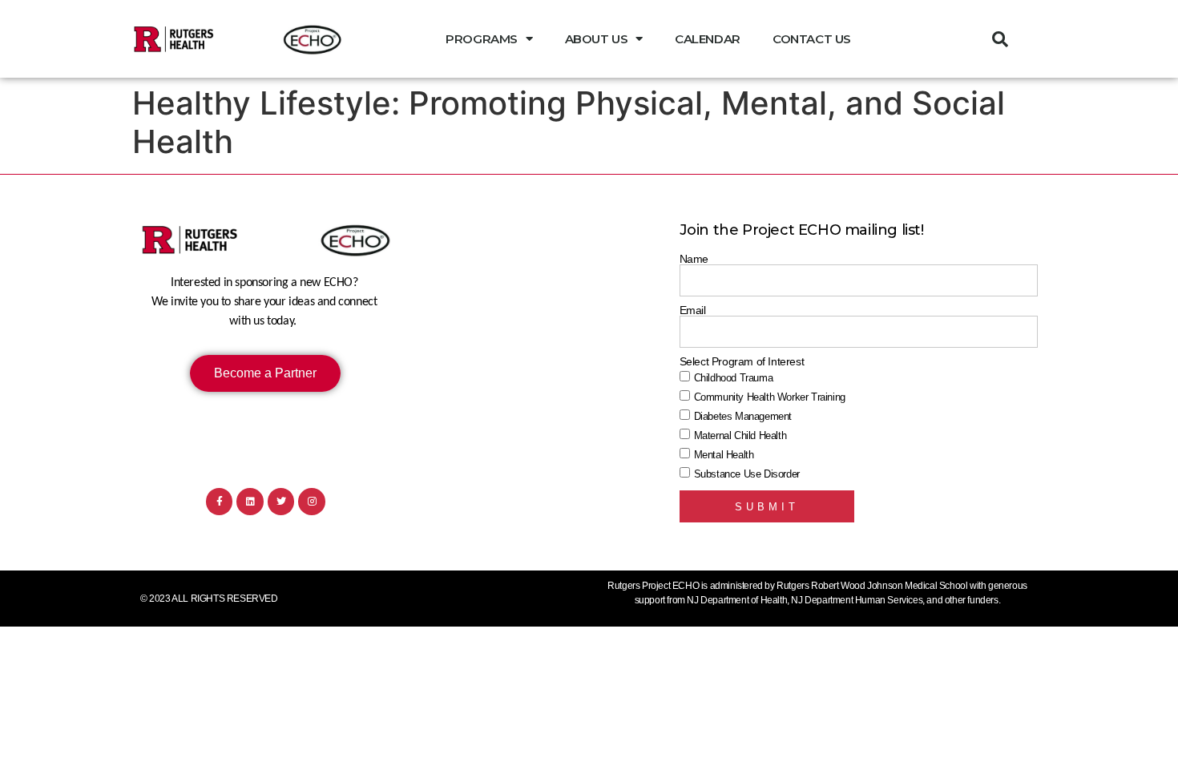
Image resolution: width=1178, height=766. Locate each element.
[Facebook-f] (219, 501)
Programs (482, 38)
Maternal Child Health (740, 435)
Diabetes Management (743, 416)
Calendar (707, 38)
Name (694, 258)
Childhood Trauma (733, 378)
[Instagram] (311, 501)
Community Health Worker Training (769, 397)
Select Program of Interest (742, 361)
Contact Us (812, 38)
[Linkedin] (250, 501)
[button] (1000, 39)
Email (693, 310)
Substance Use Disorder (747, 474)
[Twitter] (281, 501)
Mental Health (724, 455)
